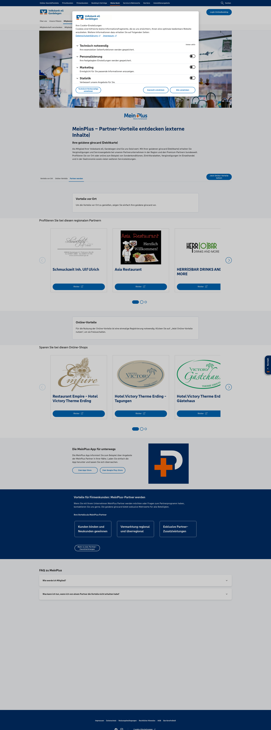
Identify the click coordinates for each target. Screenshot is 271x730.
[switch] (192, 56)
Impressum (108, 35)
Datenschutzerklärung (87, 35)
